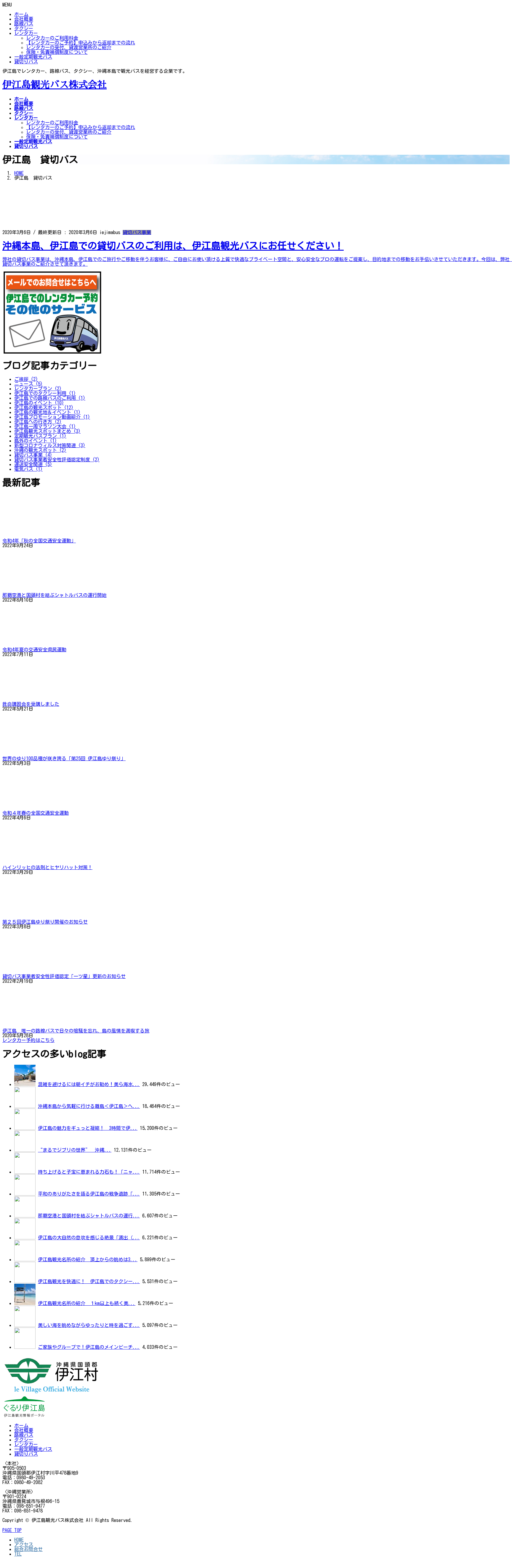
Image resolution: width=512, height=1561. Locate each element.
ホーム (21, 14)
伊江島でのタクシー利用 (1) (45, 393)
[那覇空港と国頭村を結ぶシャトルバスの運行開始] (25, 1215)
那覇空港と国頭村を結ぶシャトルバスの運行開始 (54, 595)
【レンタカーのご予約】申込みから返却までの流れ (80, 42)
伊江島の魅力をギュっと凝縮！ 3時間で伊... (87, 1128)
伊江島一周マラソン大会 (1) (45, 426)
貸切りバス (26, 61)
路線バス (23, 23)
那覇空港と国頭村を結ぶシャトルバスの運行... (89, 1215)
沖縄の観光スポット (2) (40, 450)
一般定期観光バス (33, 56)
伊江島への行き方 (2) (38, 421)
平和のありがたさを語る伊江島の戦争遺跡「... (89, 1193)
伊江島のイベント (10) (39, 402)
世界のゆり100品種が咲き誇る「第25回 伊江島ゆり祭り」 (64, 758)
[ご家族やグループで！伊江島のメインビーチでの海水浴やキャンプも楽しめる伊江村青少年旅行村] (25, 1347)
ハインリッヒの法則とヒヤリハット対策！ (47, 867)
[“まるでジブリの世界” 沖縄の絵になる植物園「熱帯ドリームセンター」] (25, 1150)
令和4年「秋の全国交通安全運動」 (39, 540)
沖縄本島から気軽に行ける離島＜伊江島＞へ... (89, 1106)
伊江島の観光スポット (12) (43, 407)
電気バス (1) (28, 469)
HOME (19, 1539)
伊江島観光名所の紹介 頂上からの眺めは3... (87, 1259)
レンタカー (26, 33)
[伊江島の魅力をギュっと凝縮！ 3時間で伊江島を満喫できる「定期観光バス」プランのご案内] (25, 1128)
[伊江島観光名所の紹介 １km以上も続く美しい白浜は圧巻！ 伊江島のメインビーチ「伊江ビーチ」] (25, 1303)
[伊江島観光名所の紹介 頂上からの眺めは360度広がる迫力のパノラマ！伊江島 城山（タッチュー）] (25, 1259)
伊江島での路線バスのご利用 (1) (49, 398)
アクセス (23, 1544)
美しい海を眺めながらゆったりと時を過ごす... (89, 1325)
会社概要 (23, 19)
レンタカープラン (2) (38, 388)
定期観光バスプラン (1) (40, 436)
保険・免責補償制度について (57, 52)
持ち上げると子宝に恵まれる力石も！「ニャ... (89, 1171)
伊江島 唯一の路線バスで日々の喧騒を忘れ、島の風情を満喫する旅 (75, 1030)
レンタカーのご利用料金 (52, 38)
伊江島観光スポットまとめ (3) (47, 431)
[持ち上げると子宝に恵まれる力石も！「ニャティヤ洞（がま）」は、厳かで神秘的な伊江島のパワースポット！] (25, 1171)
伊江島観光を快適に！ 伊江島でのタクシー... (89, 1281)
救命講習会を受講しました (30, 704)
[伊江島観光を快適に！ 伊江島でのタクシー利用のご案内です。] (25, 1281)
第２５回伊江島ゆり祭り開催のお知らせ (45, 921)
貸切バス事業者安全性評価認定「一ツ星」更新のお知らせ (64, 976)
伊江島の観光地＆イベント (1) (47, 412)
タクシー (23, 28)
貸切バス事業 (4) (33, 454)
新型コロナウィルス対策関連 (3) (49, 445)
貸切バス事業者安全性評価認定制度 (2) (57, 459)
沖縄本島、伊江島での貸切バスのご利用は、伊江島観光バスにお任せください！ (173, 245)
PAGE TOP (12, 1530)
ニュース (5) (28, 383)
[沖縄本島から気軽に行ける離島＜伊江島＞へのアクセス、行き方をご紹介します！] (25, 1106)
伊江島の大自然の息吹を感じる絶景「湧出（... (89, 1237)
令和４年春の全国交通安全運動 (35, 813)
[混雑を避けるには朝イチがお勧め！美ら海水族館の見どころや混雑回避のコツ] (25, 1084)
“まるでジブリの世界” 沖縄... (74, 1150)
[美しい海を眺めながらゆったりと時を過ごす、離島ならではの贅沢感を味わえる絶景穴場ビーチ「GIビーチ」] (25, 1325)
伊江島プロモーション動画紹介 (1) (52, 417)
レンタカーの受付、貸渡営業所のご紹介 (68, 47)
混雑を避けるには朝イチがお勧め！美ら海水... (89, 1084)
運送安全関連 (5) (33, 464)
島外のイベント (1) (35, 440)
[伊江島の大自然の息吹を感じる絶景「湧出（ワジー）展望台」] (25, 1237)
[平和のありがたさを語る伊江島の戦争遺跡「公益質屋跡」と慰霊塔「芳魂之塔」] (25, 1193)
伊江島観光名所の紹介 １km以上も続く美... (86, 1303)
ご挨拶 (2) (26, 379)
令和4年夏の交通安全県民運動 (34, 649)
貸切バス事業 (137, 232)
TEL (18, 1554)
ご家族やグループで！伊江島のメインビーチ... (89, 1347)
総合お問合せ (28, 1549)
